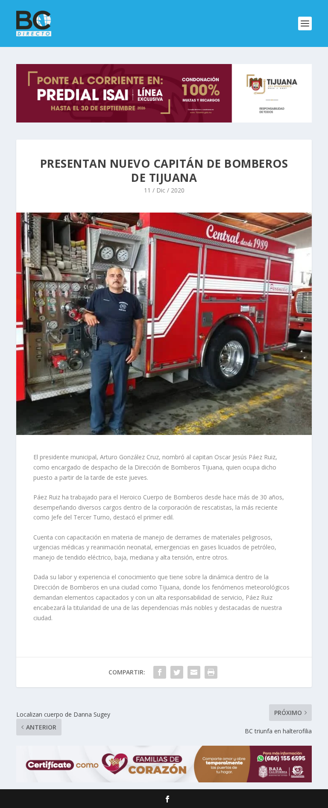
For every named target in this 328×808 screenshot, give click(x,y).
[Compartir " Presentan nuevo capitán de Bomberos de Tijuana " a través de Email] (193, 672)
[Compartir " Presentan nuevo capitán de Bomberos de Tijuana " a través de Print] (211, 672)
